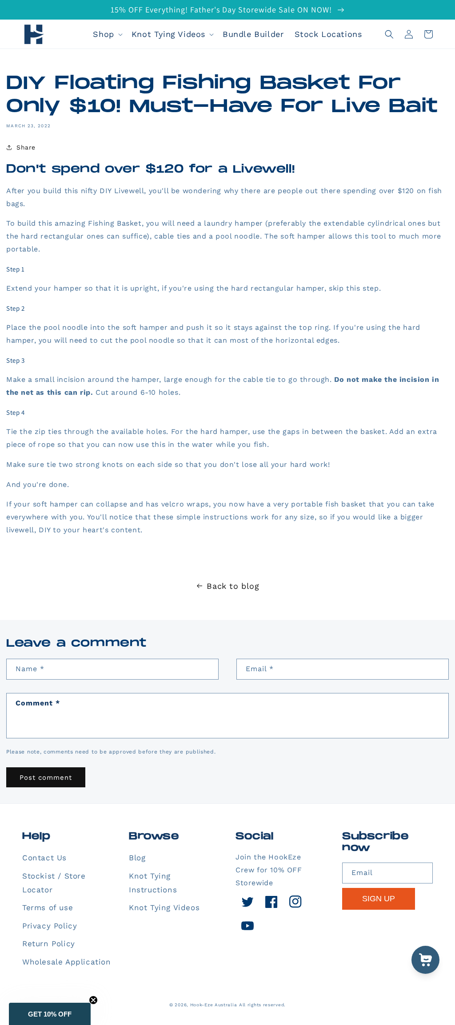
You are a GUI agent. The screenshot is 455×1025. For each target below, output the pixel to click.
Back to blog (233, 586)
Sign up (378, 898)
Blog (137, 857)
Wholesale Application (66, 961)
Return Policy (48, 943)
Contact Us (44, 857)
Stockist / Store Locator (54, 882)
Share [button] (26, 147)
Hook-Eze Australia (213, 1004)
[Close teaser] (93, 1000)
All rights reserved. (262, 1004)
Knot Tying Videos (164, 907)
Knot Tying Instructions (153, 882)
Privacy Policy (49, 925)
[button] (107, 34)
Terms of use (47, 907)
